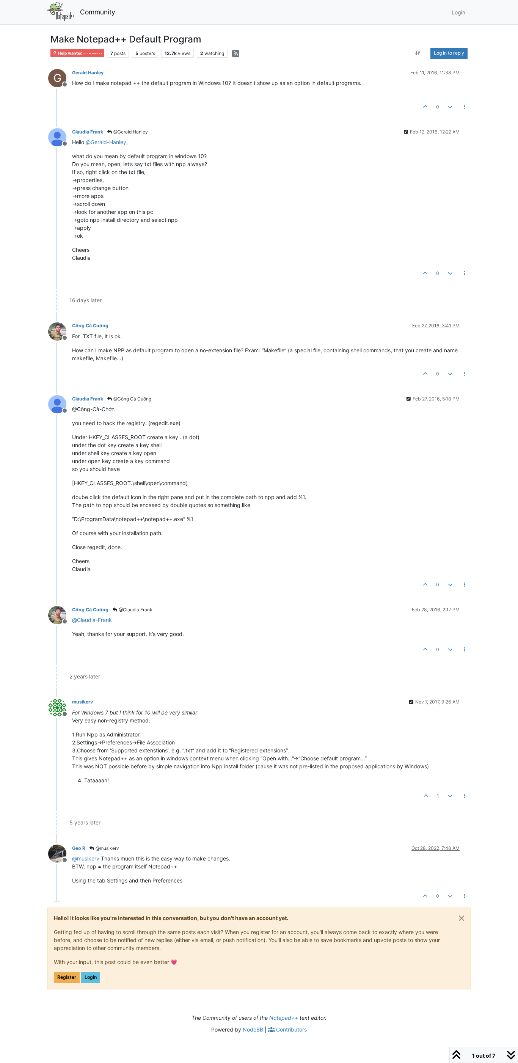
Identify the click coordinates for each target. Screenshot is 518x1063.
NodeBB (253, 1029)
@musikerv (106, 848)
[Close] (461, 918)
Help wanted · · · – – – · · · (79, 53)
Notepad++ (283, 1017)
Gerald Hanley (88, 72)
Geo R (78, 848)
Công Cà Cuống (90, 325)
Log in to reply (449, 53)
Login (91, 977)
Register (66, 977)
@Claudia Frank (135, 609)
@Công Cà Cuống (131, 399)
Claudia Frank (87, 132)
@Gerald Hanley (130, 132)
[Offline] (60, 136)
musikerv (82, 702)
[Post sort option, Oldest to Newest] (418, 53)
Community (97, 12)
